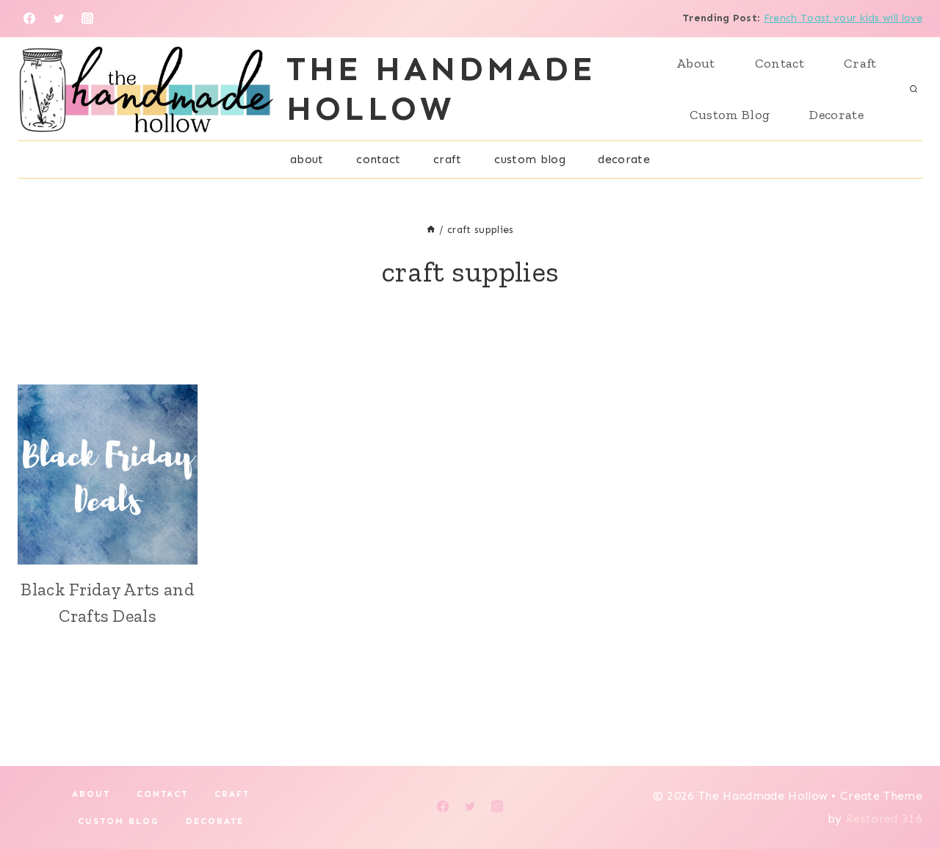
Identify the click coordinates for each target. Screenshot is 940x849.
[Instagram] (87, 18)
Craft (860, 63)
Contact (779, 63)
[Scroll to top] (906, 793)
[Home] (431, 229)
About (695, 63)
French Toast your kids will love (843, 18)
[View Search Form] (913, 89)
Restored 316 (884, 818)
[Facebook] (29, 18)
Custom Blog (730, 115)
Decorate (836, 115)
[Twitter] (58, 18)
